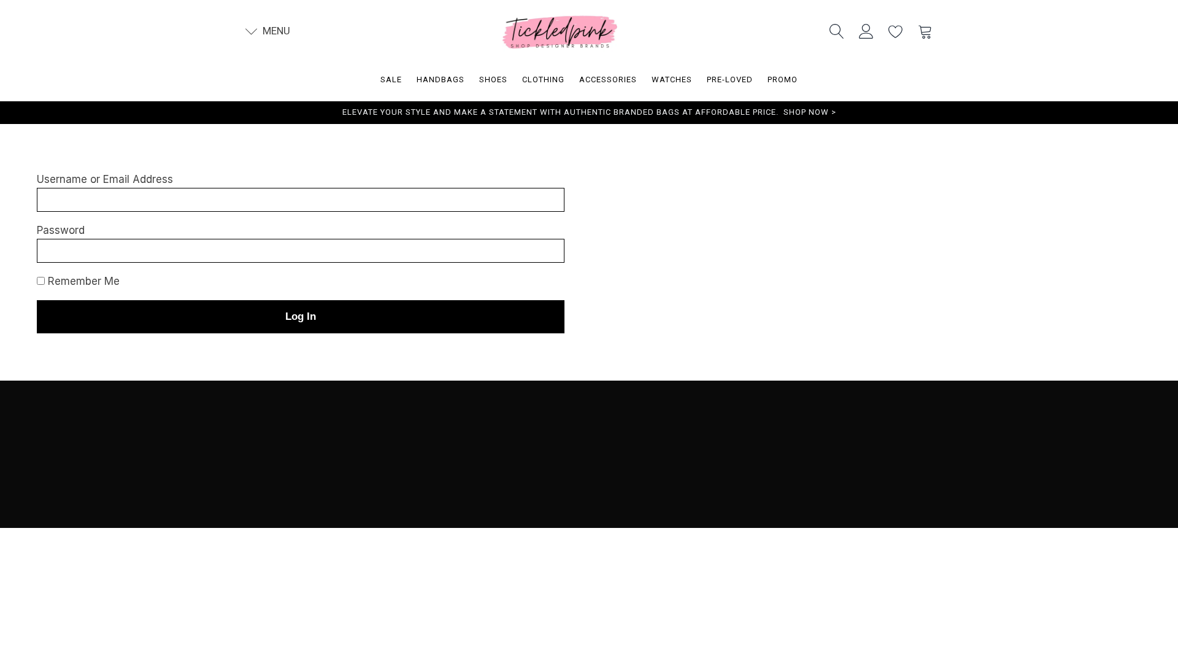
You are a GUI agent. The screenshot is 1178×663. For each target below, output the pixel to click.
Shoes (493, 79)
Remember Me (82, 281)
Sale (391, 79)
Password (61, 230)
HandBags (440, 79)
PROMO (783, 79)
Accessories (608, 79)
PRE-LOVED (730, 79)
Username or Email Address (105, 179)
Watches (672, 79)
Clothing (543, 79)
